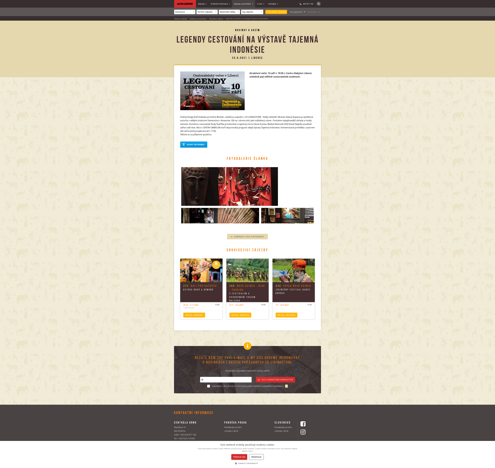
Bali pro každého (200, 286)
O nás (260, 4)
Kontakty (272, 4)
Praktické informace (219, 4)
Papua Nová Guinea (293, 286)
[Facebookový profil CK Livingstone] (306, 423)
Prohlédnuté (312, 12)
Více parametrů (296, 12)
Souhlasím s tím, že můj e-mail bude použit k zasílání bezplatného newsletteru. (248, 386)
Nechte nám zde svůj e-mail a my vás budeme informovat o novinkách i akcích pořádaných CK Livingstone (247, 360)
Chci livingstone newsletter (277, 379)
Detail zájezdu (194, 315)
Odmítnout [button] (256, 457)
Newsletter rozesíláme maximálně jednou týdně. (247, 370)
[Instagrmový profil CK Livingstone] (306, 431)
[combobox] (184, 12)
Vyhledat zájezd (276, 12)
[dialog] (247, 454)
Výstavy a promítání (242, 4)
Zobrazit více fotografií (248, 236)
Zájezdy (201, 4)
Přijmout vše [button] (239, 457)
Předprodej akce (193, 144)
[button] (247, 463)
